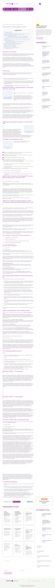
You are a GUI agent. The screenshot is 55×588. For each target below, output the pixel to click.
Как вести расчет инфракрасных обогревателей (45, 93)
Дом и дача (7, 24)
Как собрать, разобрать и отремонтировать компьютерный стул (46, 106)
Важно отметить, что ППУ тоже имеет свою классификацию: (18, 36)
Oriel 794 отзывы (7, 543)
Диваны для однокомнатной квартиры (8, 147)
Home (4, 24)
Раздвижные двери (40, 551)
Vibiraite (9, 3)
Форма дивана (9, 32)
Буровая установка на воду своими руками (29, 514)
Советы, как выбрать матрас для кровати (44, 560)
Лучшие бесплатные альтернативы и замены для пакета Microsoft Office (7, 513)
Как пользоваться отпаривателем (18, 529)
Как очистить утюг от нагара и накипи (7, 529)
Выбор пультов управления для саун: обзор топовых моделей (46, 514)
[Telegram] (30, 501)
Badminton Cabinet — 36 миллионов (10, 45)
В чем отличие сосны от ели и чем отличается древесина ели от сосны (46, 99)
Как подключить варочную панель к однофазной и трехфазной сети (46, 73)
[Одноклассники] (29, 501)
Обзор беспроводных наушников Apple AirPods (29, 548)
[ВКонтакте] (28, 501)
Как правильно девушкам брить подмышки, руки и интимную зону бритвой (18, 513)
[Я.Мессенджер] (27, 501)
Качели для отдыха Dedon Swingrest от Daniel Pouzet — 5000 (14, 34)
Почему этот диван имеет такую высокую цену (12, 47)
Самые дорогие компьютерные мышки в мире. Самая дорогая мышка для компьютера (7, 98)
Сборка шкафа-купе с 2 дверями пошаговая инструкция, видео (46, 80)
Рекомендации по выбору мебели (46, 541)
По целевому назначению (9, 48)
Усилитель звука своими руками (46, 87)
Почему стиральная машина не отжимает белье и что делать (46, 61)
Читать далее (39, 38)
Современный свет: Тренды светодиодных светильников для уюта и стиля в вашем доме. (46, 521)
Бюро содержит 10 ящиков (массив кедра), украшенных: (16, 41)
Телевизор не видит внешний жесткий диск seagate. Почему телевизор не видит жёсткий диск (46, 53)
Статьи (26, 528)
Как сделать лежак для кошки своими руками (46, 67)
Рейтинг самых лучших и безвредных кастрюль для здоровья (46, 528)
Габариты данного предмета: (11, 42)
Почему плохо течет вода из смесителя (46, 46)
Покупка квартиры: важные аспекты (46, 535)
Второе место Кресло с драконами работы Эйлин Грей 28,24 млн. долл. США (17, 33)
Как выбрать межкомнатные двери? (43, 565)
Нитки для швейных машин (18, 545)
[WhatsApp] (32, 501)
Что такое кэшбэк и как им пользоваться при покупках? (29, 531)
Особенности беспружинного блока (10, 35)
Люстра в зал (39, 546)
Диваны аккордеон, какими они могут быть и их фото (28, 132)
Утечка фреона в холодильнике (41, 26)
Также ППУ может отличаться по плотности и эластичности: (18, 37)
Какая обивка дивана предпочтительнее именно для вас (14, 43)
